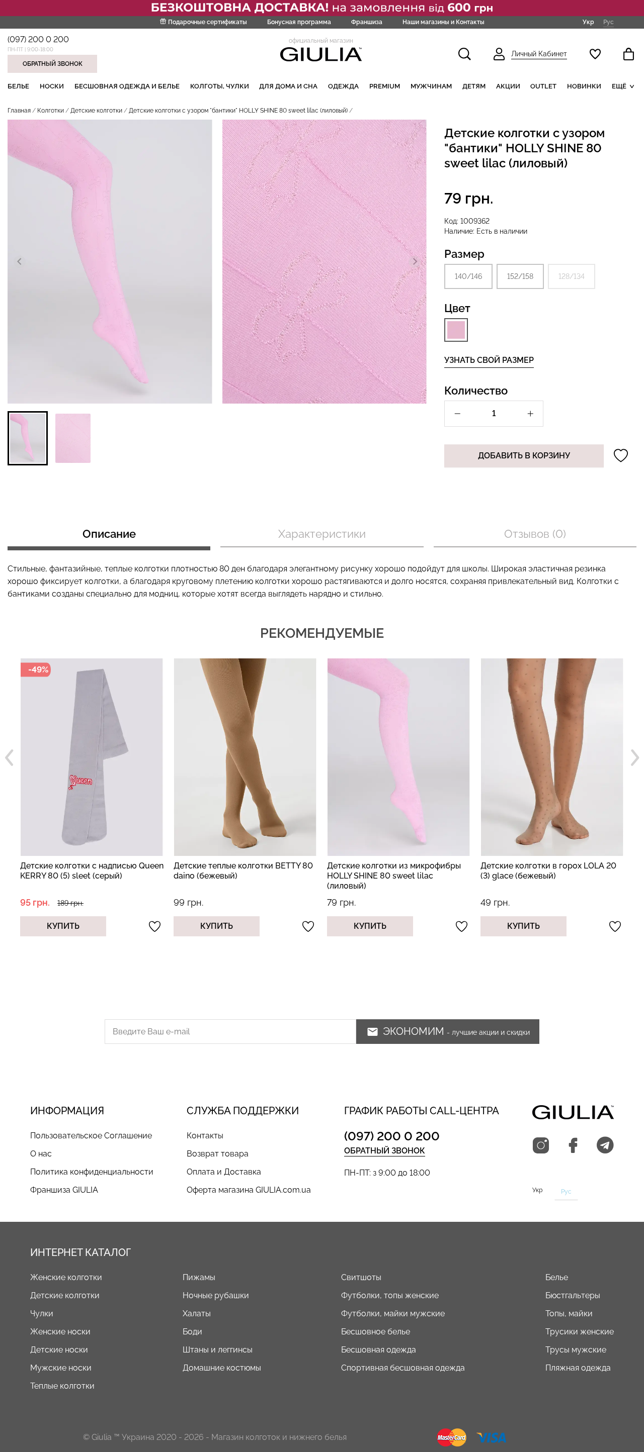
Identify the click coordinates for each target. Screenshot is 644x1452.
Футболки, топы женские (390, 1295)
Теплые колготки (62, 1386)
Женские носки (60, 1331)
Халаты (197, 1313)
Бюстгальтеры (572, 1295)
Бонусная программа (299, 22)
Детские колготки (96, 110)
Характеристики (322, 533)
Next (634, 757)
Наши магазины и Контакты (444, 22)
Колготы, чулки (219, 86)
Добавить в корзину (524, 455)
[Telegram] (605, 1146)
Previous (9, 757)
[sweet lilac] (456, 330)
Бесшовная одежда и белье (127, 86)
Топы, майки (569, 1313)
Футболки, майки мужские (393, 1313)
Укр (588, 21)
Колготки (50, 110)
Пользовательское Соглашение (91, 1135)
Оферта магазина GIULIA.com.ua (249, 1190)
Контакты (205, 1135)
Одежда (343, 86)
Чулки (41, 1313)
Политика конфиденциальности (91, 1172)
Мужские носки (61, 1368)
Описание (109, 533)
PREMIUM (384, 86)
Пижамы (199, 1277)
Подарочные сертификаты (207, 22)
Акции (508, 86)
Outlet (543, 86)
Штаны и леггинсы (218, 1349)
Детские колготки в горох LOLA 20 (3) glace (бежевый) (435, 871)
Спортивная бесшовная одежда (403, 1368)
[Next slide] (415, 262)
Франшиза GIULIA (64, 1190)
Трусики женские (579, 1331)
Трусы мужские (575, 1349)
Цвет (457, 308)
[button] (28, 438)
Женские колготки (66, 1277)
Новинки (584, 86)
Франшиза (366, 22)
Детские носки (59, 1349)
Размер (464, 253)
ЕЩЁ (619, 86)
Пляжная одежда (578, 1368)
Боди (192, 1331)
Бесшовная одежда (378, 1349)
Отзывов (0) (535, 533)
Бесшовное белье (375, 1331)
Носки (52, 86)
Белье (18, 86)
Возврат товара (218, 1153)
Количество (476, 390)
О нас (41, 1153)
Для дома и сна (288, 86)
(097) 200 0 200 (38, 39)
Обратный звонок (53, 63)
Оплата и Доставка (224, 1172)
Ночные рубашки (216, 1295)
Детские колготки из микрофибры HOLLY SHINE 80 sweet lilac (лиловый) (280, 876)
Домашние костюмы (222, 1368)
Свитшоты (361, 1277)
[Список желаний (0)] (595, 54)
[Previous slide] (20, 262)
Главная (19, 110)
